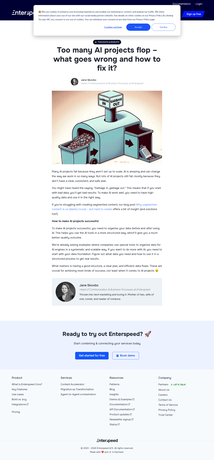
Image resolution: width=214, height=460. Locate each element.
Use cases (18, 394)
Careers (162, 394)
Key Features (19, 389)
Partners (172, 384)
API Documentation (121, 409)
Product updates (119, 414)
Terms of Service (168, 405)
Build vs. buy (19, 399)
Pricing (16, 412)
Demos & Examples (121, 399)
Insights (114, 394)
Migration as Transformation (77, 389)
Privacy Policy (166, 410)
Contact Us (165, 399)
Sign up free (194, 14)
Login (199, 3)
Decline (163, 27)
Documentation (182, 3)
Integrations (19, 404)
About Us (163, 389)
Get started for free (92, 355)
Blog (112, 389)
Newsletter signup (120, 419)
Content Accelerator (72, 384)
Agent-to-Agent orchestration (78, 394)
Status (113, 424)
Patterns (114, 384)
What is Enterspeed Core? (27, 384)
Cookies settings (113, 27)
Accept (138, 27)
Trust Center (165, 415)
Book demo (127, 355)
